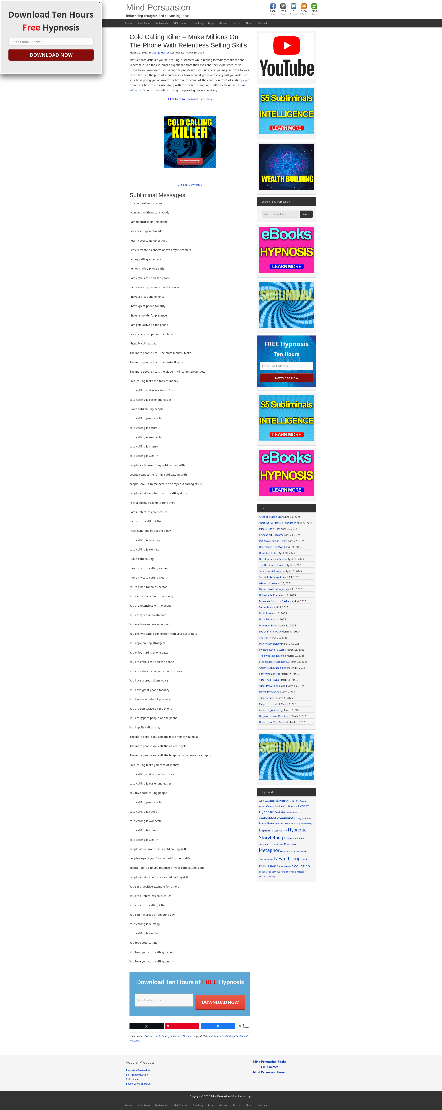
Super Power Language (272, 686)
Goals (278, 823)
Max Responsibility (269, 643)
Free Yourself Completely (274, 661)
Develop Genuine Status (273, 559)
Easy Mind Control (269, 673)
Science (287, 866)
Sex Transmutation (137, 1074)
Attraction (292, 800)
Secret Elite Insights (270, 577)
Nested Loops (288, 858)
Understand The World (272, 547)
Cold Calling (162, 1036)
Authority (303, 801)
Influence (290, 838)
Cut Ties (264, 637)
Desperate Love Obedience (274, 716)
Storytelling (278, 871)
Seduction (301, 866)
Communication (274, 806)
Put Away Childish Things (273, 541)
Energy (298, 818)
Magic (287, 844)
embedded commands (277, 818)
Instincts (301, 838)
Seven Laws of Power (138, 1083)
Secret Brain (266, 607)
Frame (262, 823)
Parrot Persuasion (269, 692)
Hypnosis (266, 830)
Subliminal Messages (181, 1036)
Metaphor (269, 850)
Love (281, 844)
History (297, 823)
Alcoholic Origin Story (271, 516)
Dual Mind (280, 812)
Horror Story (306, 823)
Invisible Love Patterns (272, 649)
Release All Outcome (271, 535)
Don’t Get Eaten (268, 553)
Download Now (220, 1002)
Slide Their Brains (269, 679)
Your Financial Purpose (272, 571)
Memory (294, 844)
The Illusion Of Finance (272, 565)
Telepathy (271, 876)
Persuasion (267, 866)
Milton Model (297, 851)
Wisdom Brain (267, 583)
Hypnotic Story (280, 830)
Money (270, 859)
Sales (280, 866)
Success (263, 876)
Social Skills (265, 871)
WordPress (238, 1096)
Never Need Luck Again (272, 589)
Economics (292, 812)
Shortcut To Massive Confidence (277, 522)
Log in (249, 1096)
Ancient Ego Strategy (271, 710)
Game (270, 823)
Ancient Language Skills (272, 667)
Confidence (290, 806)
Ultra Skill (265, 619)
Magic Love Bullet (269, 704)
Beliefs (262, 806)
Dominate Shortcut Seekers (275, 601)
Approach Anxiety (277, 800)
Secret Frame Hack (270, 631)
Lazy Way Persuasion (138, 1070)
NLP (305, 859)
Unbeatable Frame (270, 595)
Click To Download (190, 185)
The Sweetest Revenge (272, 655)
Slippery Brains (267, 698)
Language (264, 844)
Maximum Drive (268, 625)
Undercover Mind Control (273, 722)
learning (274, 844)
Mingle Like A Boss (269, 528)
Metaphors (285, 851)
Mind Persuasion (158, 7)
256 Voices (149, 1036)
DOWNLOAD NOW (51, 55)
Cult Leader (133, 1079)
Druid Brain (265, 613)
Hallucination (287, 823)
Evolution (306, 818)
